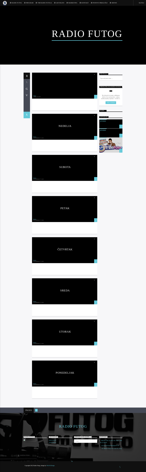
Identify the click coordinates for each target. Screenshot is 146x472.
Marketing (72, 3)
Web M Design (50, 465)
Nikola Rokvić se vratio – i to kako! (111, 145)
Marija (34, 137)
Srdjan (34, 95)
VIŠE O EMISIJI (111, 102)
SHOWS (114, 3)
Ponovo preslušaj (100, 3)
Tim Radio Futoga (45, 3)
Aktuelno (60, 3)
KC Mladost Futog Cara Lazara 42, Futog (112, 448)
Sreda (65, 290)
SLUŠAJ (141, 3)
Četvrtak (65, 249)
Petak (65, 208)
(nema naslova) (52, 440)
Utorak (65, 331)
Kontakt (85, 3)
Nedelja (65, 125)
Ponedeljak (65, 372)
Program (30, 3)
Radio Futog (17, 3)
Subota (65, 167)
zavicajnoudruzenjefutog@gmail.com (110, 445)
